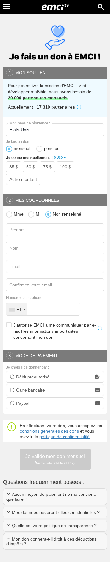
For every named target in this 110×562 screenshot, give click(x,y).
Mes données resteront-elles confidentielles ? (55, 512)
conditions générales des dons (49, 431)
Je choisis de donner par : (27, 367)
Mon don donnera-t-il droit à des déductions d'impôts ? (51, 541)
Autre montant (23, 179)
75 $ (47, 166)
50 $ (30, 166)
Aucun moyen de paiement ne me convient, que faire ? (51, 496)
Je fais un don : (18, 142)
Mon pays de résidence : (29, 123)
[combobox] (16, 309)
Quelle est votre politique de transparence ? (54, 525)
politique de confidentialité (64, 436)
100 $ (65, 166)
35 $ (13, 166)
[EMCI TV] (55, 7)
